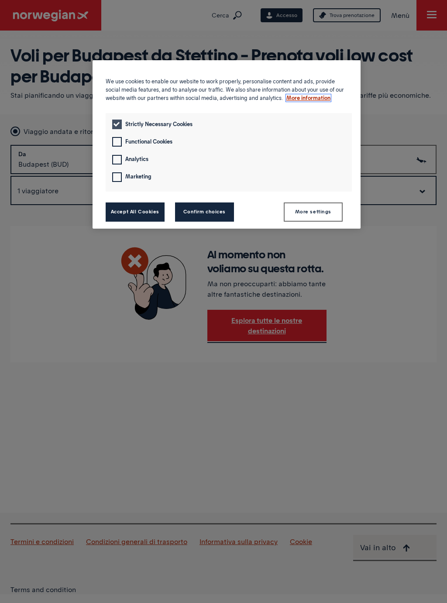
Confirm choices (204, 212)
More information (308, 98)
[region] (227, 144)
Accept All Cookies (135, 212)
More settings (313, 212)
